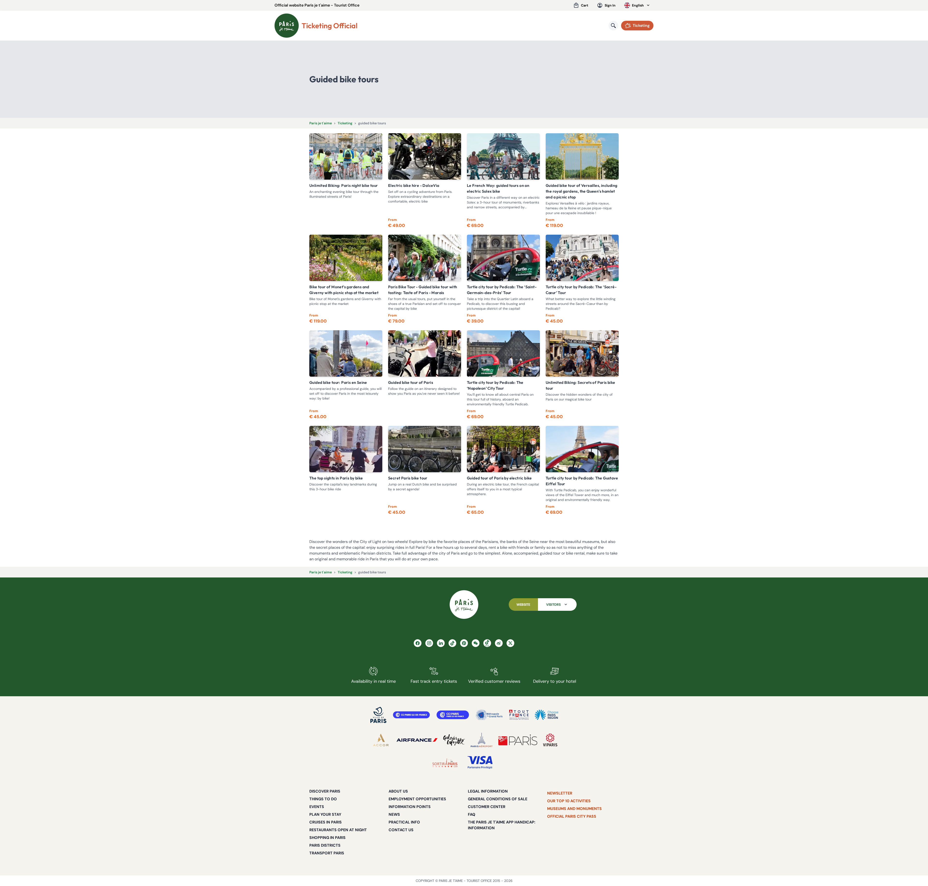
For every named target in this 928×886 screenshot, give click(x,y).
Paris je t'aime (320, 123)
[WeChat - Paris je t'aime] (475, 643)
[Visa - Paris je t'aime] (480, 762)
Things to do (323, 799)
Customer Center (486, 806)
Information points (410, 806)
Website (523, 604)
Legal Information (488, 791)
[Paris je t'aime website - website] (287, 26)
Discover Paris (324, 791)
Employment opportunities (417, 799)
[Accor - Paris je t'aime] (381, 739)
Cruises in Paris (325, 822)
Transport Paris (326, 853)
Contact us (401, 829)
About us (398, 791)
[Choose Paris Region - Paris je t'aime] (546, 714)
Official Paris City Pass (571, 816)
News (394, 814)
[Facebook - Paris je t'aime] (417, 643)
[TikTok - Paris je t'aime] (452, 643)
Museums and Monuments (574, 808)
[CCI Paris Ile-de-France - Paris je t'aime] (411, 715)
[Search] (613, 25)
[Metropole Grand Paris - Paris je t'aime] (489, 714)
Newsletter (559, 793)
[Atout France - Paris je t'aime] (519, 714)
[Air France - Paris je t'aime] (417, 740)
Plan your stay (325, 814)
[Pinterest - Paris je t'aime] (464, 643)
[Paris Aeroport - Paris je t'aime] (482, 739)
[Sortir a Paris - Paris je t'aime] (445, 762)
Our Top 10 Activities (569, 800)
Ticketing (345, 123)
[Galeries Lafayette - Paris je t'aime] (454, 739)
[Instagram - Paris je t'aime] (429, 643)
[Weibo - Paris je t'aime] (499, 643)
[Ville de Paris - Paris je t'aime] (378, 714)
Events (316, 806)
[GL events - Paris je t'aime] (517, 740)
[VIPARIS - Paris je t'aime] (550, 739)
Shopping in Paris (327, 837)
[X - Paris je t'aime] (510, 643)
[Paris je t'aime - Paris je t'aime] (464, 604)
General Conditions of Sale (497, 799)
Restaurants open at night (338, 829)
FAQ (471, 814)
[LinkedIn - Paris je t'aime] (441, 643)
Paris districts (325, 845)
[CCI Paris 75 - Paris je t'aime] (453, 715)
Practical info (404, 822)
